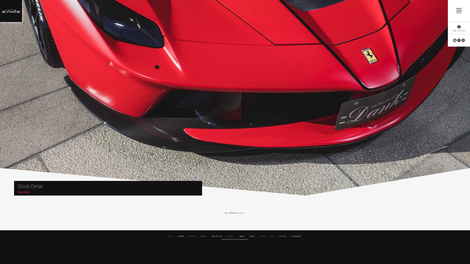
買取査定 (242, 236)
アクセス (262, 236)
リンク (272, 236)
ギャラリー (192, 236)
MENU (459, 11)
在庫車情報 (181, 236)
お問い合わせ (455, 40)
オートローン (230, 236)
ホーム (170, 236)
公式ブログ (203, 236)
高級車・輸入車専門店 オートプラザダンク (11, 11)
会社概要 (252, 236)
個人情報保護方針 (296, 236)
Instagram (463, 40)
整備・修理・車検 (217, 236)
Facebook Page (459, 40)
